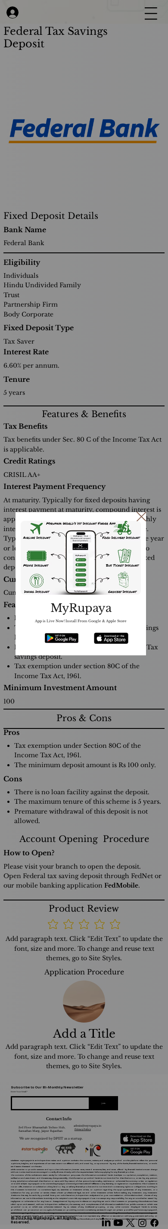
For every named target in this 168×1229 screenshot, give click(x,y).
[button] (141, 517)
